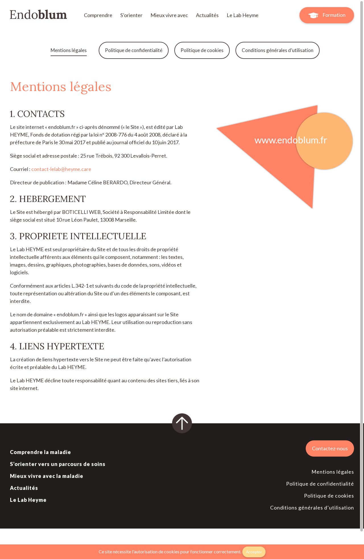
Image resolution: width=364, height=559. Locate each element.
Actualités (208, 15)
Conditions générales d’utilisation (277, 50)
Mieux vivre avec (169, 15)
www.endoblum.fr (291, 139)
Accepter (254, 552)
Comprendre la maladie (40, 452)
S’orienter (131, 15)
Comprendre (98, 15)
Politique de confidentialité (133, 50)
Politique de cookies (202, 50)
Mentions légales (69, 50)
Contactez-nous (330, 448)
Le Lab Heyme (242, 15)
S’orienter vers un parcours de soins (58, 464)
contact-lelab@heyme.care (61, 169)
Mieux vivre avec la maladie (46, 476)
